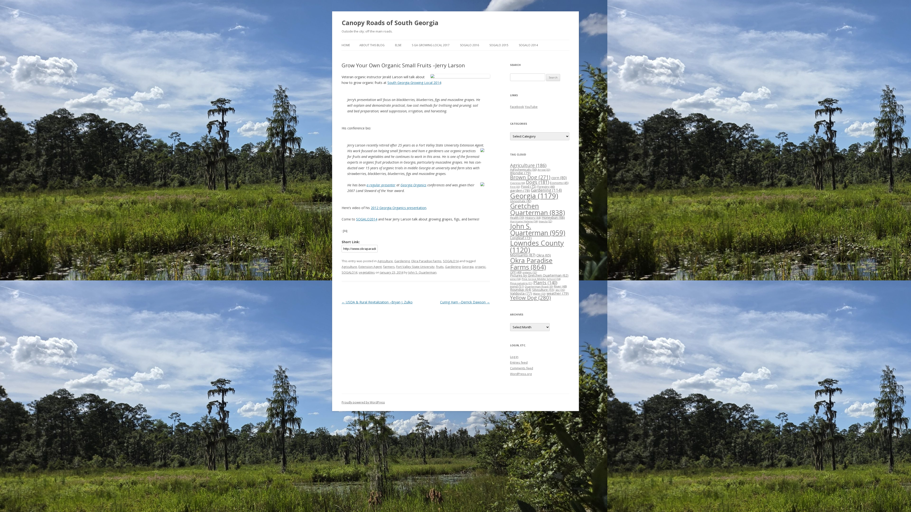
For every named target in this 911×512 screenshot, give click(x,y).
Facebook (517, 107)
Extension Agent (370, 267)
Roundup (520, 289)
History (533, 218)
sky (560, 290)
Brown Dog (530, 177)
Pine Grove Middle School (541, 279)
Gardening (402, 261)
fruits (440, 267)
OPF (515, 272)
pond (517, 286)
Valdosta (521, 293)
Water (539, 293)
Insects (545, 221)
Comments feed (521, 368)
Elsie (398, 45)
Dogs (537, 182)
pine (515, 279)
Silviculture (543, 290)
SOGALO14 (451, 261)
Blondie (520, 172)
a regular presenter (381, 185)
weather (558, 293)
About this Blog (372, 45)
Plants (545, 282)
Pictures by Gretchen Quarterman (539, 275)
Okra (543, 255)
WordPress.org (521, 374)
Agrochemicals (523, 169)
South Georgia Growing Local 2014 (414, 82)
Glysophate (520, 201)
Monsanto (522, 255)
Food (528, 186)
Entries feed (519, 362)
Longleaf (521, 237)
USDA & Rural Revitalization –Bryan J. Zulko (377, 302)
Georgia (468, 267)
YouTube (531, 107)
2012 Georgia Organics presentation (398, 208)
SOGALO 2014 (528, 45)
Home (346, 45)
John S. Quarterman (422, 272)
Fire (515, 186)
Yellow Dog (530, 297)
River (560, 286)
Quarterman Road (539, 286)
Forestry (546, 187)
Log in (514, 357)
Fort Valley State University (415, 267)
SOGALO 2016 (469, 45)
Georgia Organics (413, 185)
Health (517, 217)
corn (559, 177)
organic (480, 267)
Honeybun (553, 217)
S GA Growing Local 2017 (431, 45)
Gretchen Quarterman (537, 209)
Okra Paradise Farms (426, 261)
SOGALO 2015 (498, 45)
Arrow (544, 169)
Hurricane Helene (524, 221)
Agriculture (385, 261)
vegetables (367, 272)
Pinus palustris (521, 283)
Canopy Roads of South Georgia (390, 22)
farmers (389, 267)
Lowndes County (537, 246)
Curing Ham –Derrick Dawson (465, 302)
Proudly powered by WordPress (363, 402)
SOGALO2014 (366, 219)
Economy (559, 183)
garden (520, 190)
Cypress (517, 183)
